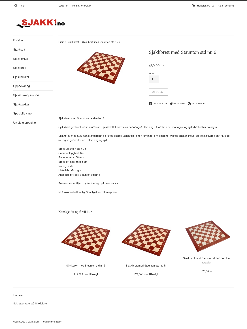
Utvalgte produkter (25, 122)
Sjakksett (19, 49)
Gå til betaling (226, 5)
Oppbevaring (21, 86)
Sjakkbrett (19, 68)
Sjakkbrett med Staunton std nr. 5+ (146, 265)
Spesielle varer (23, 113)
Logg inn (63, 5)
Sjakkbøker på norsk (26, 95)
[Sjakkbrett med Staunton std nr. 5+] (146, 240)
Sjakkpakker (21, 104)
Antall (151, 73)
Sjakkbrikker (21, 77)
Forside (18, 40)
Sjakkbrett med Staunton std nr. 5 (85, 265)
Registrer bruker (81, 5)
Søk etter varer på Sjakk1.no (30, 303)
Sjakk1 (37, 321)
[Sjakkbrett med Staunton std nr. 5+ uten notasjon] (206, 236)
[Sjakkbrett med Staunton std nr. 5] (85, 240)
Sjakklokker (20, 59)
